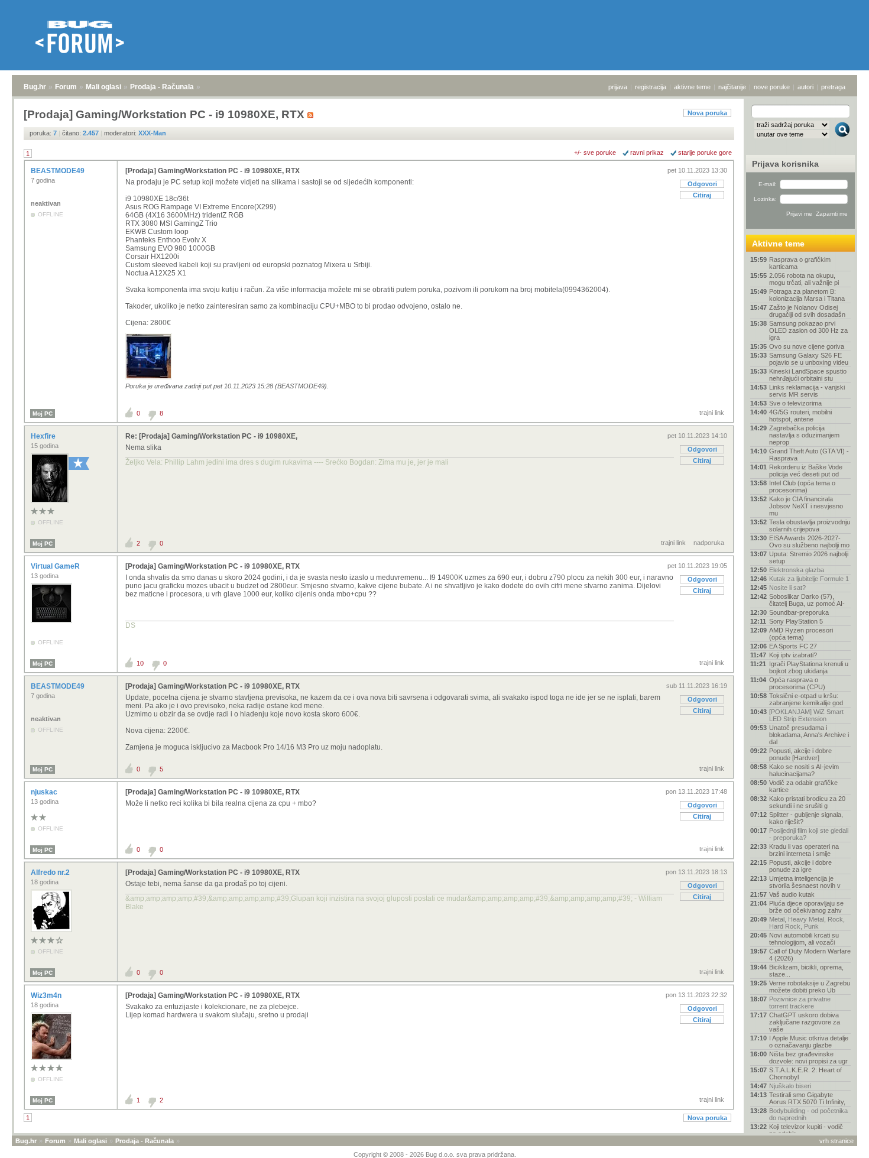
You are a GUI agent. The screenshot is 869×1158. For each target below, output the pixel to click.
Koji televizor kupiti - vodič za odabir (806, 1130)
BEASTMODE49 (58, 171)
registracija (650, 86)
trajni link (711, 412)
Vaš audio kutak (792, 894)
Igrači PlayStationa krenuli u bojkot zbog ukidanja (808, 667)
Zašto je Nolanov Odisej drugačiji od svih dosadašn (807, 311)
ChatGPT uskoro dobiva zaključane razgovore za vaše (804, 1022)
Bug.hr (35, 87)
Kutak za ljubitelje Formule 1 (809, 578)
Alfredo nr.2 (51, 872)
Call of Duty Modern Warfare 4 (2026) (810, 955)
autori (805, 86)
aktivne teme (692, 86)
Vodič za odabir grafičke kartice (803, 786)
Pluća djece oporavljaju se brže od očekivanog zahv (806, 907)
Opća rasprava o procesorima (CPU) (797, 683)
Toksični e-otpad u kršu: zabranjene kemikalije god (806, 699)
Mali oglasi (103, 87)
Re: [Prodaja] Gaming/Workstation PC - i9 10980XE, (211, 436)
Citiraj (702, 195)
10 (140, 663)
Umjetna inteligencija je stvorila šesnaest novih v (805, 882)
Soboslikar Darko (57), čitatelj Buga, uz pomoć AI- (807, 600)
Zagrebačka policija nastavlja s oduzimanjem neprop (804, 435)
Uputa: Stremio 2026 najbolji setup (808, 557)
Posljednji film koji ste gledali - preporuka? (808, 834)
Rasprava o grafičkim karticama (800, 263)
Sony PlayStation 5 (796, 621)
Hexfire (44, 436)
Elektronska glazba (796, 569)
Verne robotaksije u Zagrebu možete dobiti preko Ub (809, 986)
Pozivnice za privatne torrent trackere (800, 1002)
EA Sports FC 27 (793, 646)
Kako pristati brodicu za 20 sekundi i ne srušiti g (807, 802)
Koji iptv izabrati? (793, 655)
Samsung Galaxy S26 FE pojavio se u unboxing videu (808, 359)
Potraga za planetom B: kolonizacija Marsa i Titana (807, 295)
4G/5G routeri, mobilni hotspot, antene (800, 415)
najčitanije (732, 86)
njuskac (45, 792)
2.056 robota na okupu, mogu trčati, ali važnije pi (804, 279)
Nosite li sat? (787, 587)
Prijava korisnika (785, 163)
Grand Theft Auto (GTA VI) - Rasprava (809, 454)
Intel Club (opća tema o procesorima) (802, 486)
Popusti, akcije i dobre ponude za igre (800, 866)
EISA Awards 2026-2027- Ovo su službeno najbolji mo (809, 541)
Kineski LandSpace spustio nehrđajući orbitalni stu (808, 375)
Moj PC (43, 413)
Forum (66, 87)
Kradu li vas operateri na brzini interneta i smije (804, 850)
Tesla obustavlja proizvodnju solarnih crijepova (809, 525)
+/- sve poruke (595, 152)
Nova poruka (707, 112)
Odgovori (702, 183)
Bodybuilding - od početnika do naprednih (808, 1114)
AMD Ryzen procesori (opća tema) (801, 634)
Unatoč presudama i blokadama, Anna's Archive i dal (809, 734)
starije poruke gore (705, 152)
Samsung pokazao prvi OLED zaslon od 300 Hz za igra (808, 330)
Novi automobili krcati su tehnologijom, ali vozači (804, 939)
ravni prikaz (647, 152)
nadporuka (708, 542)
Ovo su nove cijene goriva (806, 346)
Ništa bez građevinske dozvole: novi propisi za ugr (808, 1057)
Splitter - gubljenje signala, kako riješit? (806, 818)
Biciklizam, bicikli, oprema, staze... (806, 971)
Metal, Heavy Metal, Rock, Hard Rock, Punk (807, 923)
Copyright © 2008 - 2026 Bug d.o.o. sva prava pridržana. (435, 1154)
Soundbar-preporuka (799, 612)
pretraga (833, 86)
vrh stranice (836, 1140)
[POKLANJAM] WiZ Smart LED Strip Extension (806, 715)
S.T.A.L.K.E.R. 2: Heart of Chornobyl (805, 1073)
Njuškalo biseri (790, 1085)
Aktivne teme (778, 243)
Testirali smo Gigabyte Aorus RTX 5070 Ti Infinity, (807, 1098)
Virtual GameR (56, 566)
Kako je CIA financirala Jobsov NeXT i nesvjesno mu (806, 506)
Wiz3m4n (47, 995)
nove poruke (772, 86)
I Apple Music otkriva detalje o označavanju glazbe (808, 1041)
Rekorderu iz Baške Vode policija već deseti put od (805, 470)
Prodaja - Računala (162, 87)
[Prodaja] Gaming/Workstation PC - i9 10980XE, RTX (212, 171)
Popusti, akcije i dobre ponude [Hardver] (800, 754)
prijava (617, 86)
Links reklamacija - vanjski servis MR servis (807, 391)
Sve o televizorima (795, 403)
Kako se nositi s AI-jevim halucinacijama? (804, 770)
